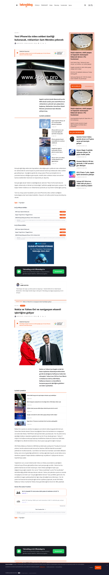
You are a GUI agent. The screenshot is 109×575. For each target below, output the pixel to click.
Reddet (91, 567)
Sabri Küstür (20, 43)
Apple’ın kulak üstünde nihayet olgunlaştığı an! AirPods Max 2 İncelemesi (79, 124)
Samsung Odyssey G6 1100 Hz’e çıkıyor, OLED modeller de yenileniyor (81, 77)
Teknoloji (22, 305)
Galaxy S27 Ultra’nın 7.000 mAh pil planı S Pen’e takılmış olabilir (84, 183)
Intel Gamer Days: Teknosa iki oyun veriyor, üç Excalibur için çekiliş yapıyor (81, 63)
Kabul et (98, 567)
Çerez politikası (58, 566)
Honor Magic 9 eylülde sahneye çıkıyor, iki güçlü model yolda (85, 152)
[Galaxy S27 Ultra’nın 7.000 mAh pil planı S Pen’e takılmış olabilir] (72, 183)
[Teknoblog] (26, 5)
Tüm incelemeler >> (89, 86)
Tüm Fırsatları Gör (39, 509)
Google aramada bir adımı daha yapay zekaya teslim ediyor (81, 68)
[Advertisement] (40, 533)
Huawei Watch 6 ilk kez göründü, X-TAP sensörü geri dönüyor (85, 163)
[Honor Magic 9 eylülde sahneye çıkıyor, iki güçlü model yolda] (72, 152)
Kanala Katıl (58, 271)
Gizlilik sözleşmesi (51, 566)
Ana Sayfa (16, 32)
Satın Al (24, 493)
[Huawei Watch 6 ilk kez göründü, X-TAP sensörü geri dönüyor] (72, 163)
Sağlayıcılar (43, 566)
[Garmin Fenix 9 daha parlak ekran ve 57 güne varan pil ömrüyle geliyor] (72, 139)
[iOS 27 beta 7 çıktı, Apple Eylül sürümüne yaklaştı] (72, 174)
